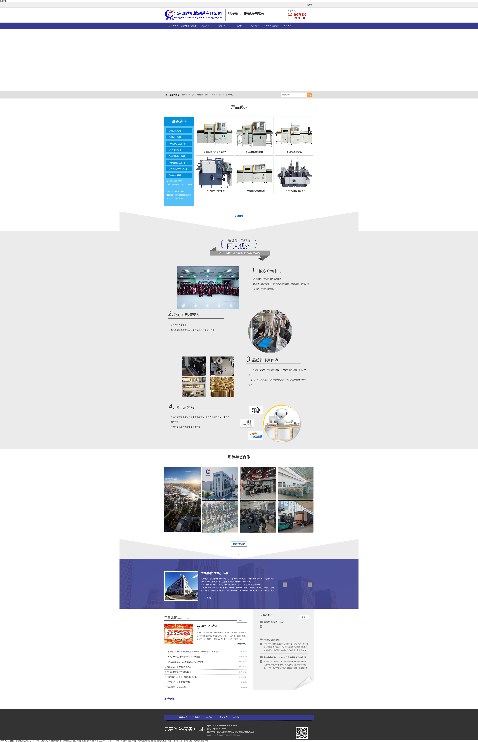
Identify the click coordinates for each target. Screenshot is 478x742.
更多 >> (242, 620)
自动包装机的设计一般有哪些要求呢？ (183, 677)
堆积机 (214, 95)
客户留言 (288, 26)
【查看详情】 (242, 644)
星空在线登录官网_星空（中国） (161, 741)
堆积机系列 (176, 150)
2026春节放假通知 (207, 625)
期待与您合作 (239, 544)
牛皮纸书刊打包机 (272, 640)
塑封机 (184, 95)
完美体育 (3, 1)
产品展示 (205, 26)
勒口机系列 (176, 131)
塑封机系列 (176, 137)
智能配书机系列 (178, 163)
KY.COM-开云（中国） (7, 741)
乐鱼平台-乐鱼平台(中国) (181, 741)
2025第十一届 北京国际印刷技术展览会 (183, 657)
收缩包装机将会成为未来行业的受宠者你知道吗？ (286, 657)
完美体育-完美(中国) (189, 27)
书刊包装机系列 (178, 156)
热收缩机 (229, 95)
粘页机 (191, 95)
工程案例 (238, 26)
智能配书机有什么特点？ (275, 622)
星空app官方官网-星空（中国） (199, 741)
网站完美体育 (173, 26)
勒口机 (221, 95)
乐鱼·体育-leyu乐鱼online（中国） (110, 741)
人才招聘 (255, 26)
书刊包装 (199, 95)
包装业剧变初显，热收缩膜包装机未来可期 (185, 662)
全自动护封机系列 (179, 169)
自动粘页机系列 (178, 144)
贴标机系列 (176, 175)
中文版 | (310, 5)
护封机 (207, 95)
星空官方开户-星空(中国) (49, 741)
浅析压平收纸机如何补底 (177, 687)
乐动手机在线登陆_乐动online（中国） (28, 741)
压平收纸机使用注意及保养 (178, 682)
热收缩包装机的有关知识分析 (179, 672)
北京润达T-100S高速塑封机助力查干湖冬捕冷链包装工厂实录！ (193, 652)
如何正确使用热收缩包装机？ (179, 667)
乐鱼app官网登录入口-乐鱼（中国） (70, 741)
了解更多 (208, 598)
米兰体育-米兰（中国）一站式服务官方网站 (135, 741)
